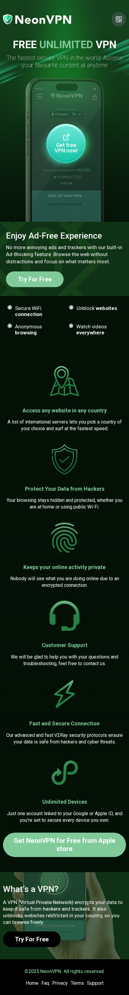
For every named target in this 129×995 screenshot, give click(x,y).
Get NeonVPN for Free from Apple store (65, 844)
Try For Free (35, 279)
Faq (45, 983)
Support (95, 983)
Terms (77, 983)
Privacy (60, 983)
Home (32, 983)
